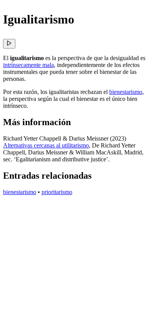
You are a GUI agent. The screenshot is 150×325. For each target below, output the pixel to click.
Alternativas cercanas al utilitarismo (46, 145)
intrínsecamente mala (28, 65)
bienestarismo (125, 92)
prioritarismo (57, 192)
